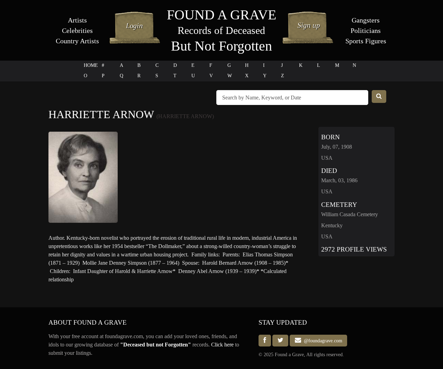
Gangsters (366, 20)
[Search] (379, 96)
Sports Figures (365, 41)
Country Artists (77, 41)
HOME (91, 65)
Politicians (366, 30)
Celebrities (77, 30)
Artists (77, 20)
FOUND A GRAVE (221, 15)
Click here (222, 345)
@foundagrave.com (321, 340)
